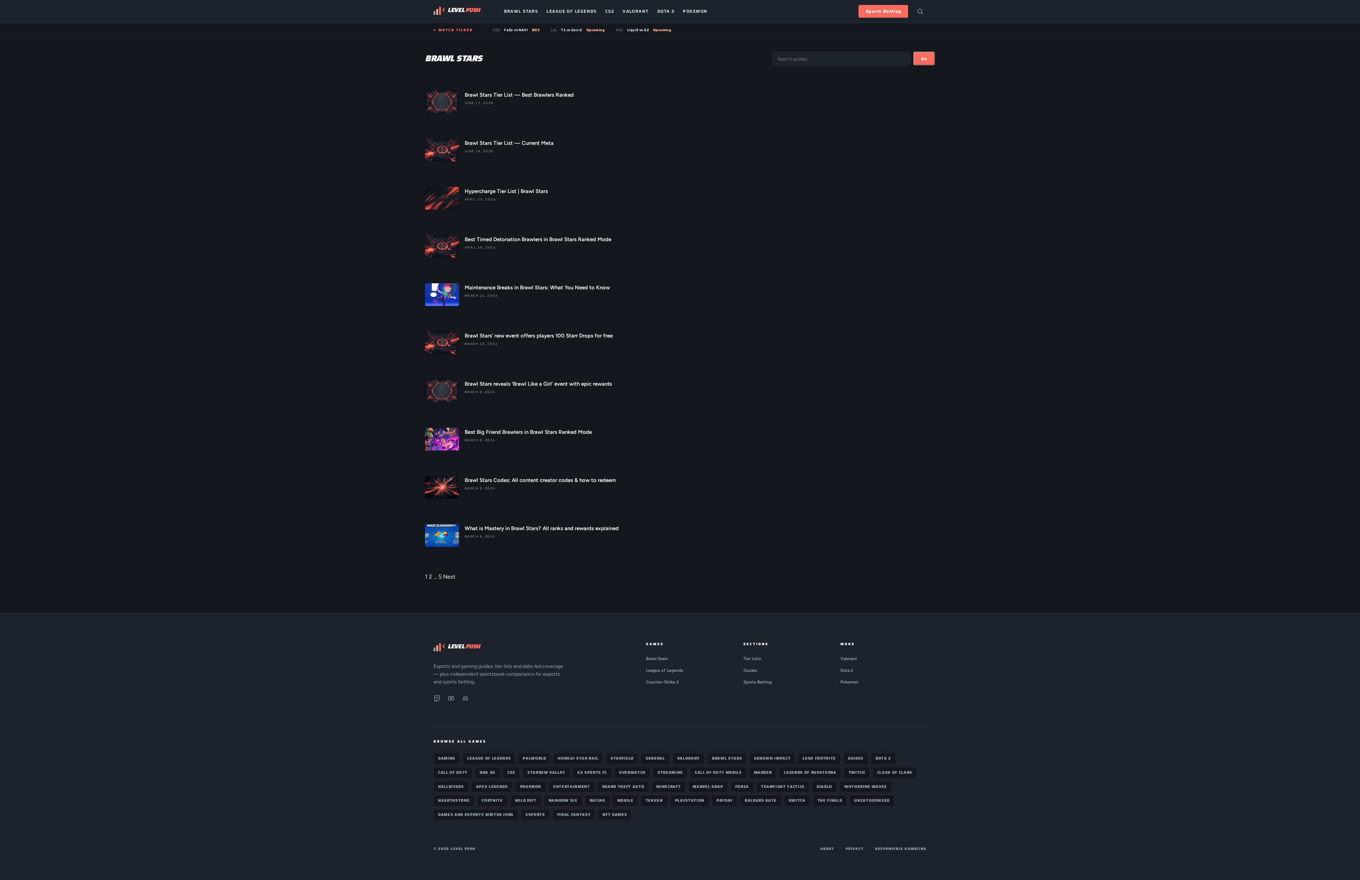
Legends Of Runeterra (810, 773)
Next (449, 576)
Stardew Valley (546, 773)
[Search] (920, 11)
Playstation (689, 800)
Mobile (625, 800)
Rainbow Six (563, 800)
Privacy (855, 848)
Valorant (636, 11)
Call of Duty (453, 773)
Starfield (622, 758)
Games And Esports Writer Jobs (476, 815)
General (655, 758)
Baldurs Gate (761, 800)
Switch (797, 800)
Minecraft (668, 787)
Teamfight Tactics (783, 787)
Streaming (670, 773)
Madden (763, 773)
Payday (724, 800)
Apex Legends (492, 787)
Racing (597, 800)
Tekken (654, 800)
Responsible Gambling (900, 848)
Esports (535, 815)
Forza (742, 787)
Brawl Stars (521, 11)
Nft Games (614, 815)
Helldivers (451, 787)
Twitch (857, 773)
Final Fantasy (574, 815)
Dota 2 (666, 11)
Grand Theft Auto (623, 787)
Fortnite (492, 800)
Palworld (534, 758)
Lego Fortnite (819, 758)
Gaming (446, 758)
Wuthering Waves (865, 787)
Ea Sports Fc (592, 773)
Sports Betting (883, 11)
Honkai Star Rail (578, 758)
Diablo (824, 787)
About (827, 848)
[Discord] (465, 700)
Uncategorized (872, 800)
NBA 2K (487, 773)
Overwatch (632, 773)
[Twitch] (437, 700)
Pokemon (695, 11)
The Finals (830, 800)
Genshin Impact (772, 758)
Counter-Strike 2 (662, 682)
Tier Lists (752, 658)
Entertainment (571, 787)
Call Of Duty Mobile (718, 773)
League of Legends (571, 11)
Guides (750, 670)
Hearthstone (454, 800)
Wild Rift (526, 800)
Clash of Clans (894, 773)
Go (924, 58)
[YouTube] (451, 700)
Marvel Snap (708, 787)
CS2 (609, 11)
